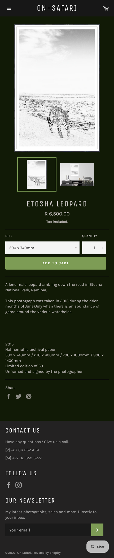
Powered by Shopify (46, 553)
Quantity (89, 236)
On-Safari (57, 8)
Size (8, 236)
